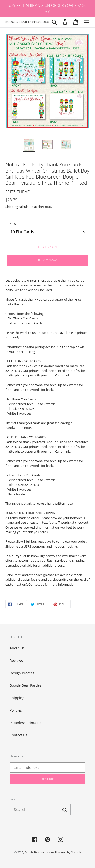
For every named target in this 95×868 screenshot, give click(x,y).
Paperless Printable (25, 722)
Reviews (16, 660)
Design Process (22, 673)
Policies (16, 710)
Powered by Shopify (68, 852)
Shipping (11, 206)
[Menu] (86, 22)
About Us (17, 648)
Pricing (11, 223)
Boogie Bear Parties (25, 685)
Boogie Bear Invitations (39, 852)
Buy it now (47, 260)
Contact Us (18, 735)
